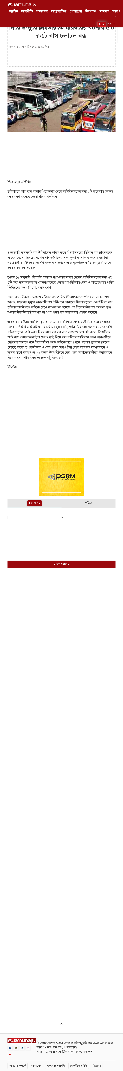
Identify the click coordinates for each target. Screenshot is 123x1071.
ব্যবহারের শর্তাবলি (56, 1066)
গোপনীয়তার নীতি (78, 1066)
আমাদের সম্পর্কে (17, 1066)
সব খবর (61, 564)
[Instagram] (28, 1048)
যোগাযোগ (36, 1066)
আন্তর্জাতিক (58, 11)
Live (102, 24)
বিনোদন (90, 11)
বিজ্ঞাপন (97, 1066)
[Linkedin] (22, 1048)
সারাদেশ (42, 11)
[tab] (35, 503)
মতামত (104, 11)
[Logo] (22, 4)
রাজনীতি (27, 11)
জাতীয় (13, 11)
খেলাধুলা (76, 11)
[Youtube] (10, 1054)
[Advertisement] (62, 156)
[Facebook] (10, 1048)
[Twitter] (16, 1048)
